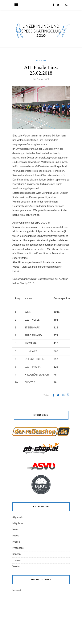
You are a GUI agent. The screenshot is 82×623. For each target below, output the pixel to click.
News (15, 529)
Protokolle (18, 548)
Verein (15, 566)
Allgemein (17, 517)
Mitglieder (18, 523)
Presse (16, 542)
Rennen (41, 60)
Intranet (16, 590)
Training (16, 560)
